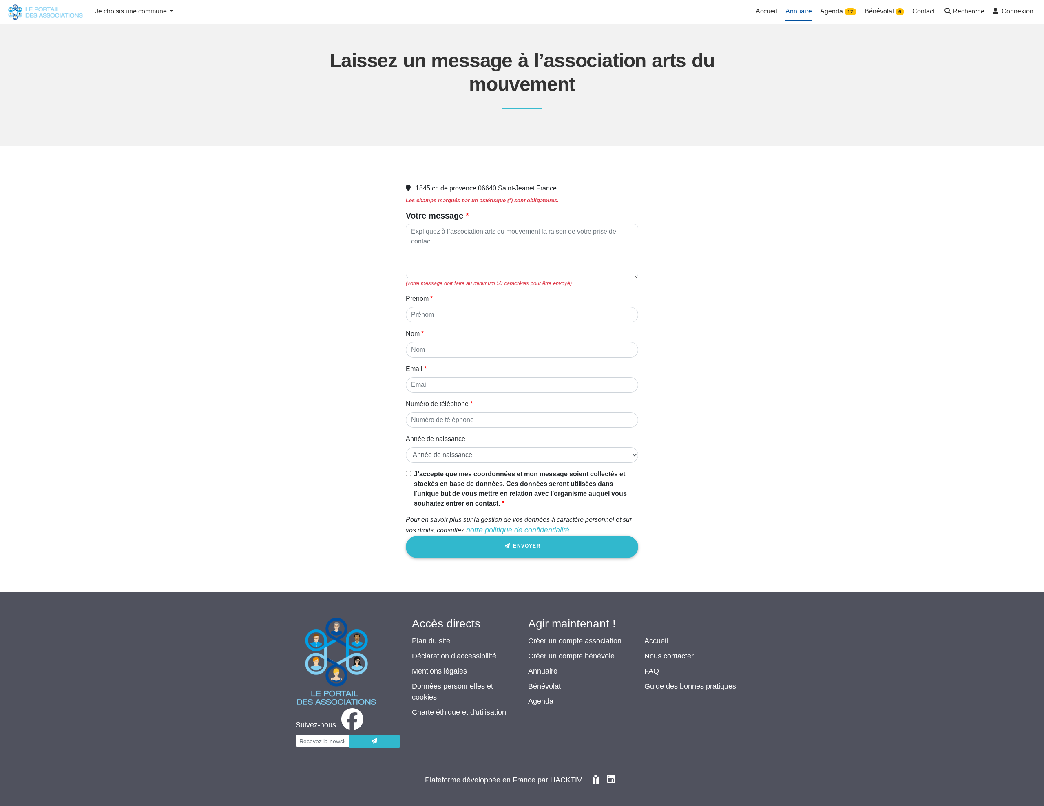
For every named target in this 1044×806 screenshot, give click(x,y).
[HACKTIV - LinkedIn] (611, 780)
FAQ (651, 671)
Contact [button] (923, 11)
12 (850, 12)
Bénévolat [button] (883, 11)
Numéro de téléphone (437, 403)
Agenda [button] (836, 11)
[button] (963, 12)
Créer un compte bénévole (571, 656)
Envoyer (526, 546)
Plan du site (431, 641)
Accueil (656, 641)
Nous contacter (669, 656)
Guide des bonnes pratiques (690, 686)
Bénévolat (544, 686)
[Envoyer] (374, 741)
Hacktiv (566, 780)
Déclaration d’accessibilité (454, 656)
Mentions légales (439, 671)
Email (414, 368)
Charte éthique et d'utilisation (459, 712)
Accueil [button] (766, 11)
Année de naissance (435, 438)
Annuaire (542, 671)
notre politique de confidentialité (517, 530)
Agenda (540, 701)
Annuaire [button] (798, 11)
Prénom (417, 298)
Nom (413, 333)
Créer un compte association (575, 641)
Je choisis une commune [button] (131, 11)
